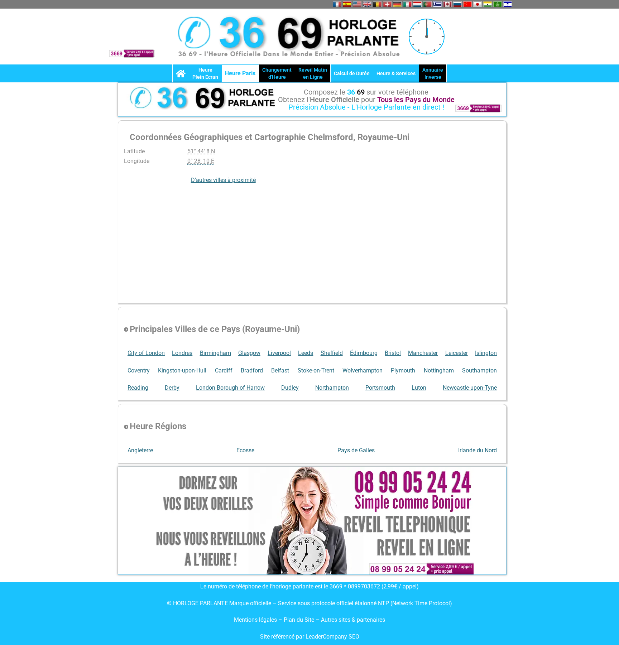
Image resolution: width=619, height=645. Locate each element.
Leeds (305, 353)
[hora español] (347, 4)
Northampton (332, 387)
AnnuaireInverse (432, 73)
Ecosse (245, 450)
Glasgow (249, 353)
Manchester (423, 353)
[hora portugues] (427, 4)
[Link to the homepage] (181, 73)
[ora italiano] (407, 4)
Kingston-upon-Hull (182, 370)
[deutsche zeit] (397, 4)
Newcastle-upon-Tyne (470, 387)
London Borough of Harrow (230, 387)
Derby (172, 387)
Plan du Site (300, 619)
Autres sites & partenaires (353, 619)
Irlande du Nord (477, 450)
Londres (182, 353)
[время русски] (457, 4)
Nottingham (439, 370)
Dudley (290, 387)
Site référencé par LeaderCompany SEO (309, 636)
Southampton (479, 370)
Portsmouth (380, 387)
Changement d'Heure (277, 73)
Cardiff (223, 370)
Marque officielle (250, 603)
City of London (146, 353)
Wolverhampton (362, 370)
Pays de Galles (356, 450)
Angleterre (140, 450)
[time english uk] (367, 4)
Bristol (393, 353)
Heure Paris (240, 73)
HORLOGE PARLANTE (200, 603)
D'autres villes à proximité (223, 180)
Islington (486, 353)
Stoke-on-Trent (316, 370)
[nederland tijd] (417, 4)
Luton (419, 387)
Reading (138, 387)
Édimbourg (364, 353)
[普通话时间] (467, 4)
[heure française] (337, 4)
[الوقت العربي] (497, 4)
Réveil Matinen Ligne (312, 73)
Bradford (252, 370)
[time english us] (357, 4)
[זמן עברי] (507, 4)
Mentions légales (255, 619)
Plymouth (403, 370)
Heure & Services (396, 73)
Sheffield (332, 353)
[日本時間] (477, 4)
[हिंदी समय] (487, 4)
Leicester (456, 353)
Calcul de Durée (352, 73)
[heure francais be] (377, 4)
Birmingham (215, 353)
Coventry (139, 370)
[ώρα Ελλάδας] (437, 4)
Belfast (280, 370)
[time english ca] (447, 4)
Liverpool (279, 353)
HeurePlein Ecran (205, 73)
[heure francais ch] (387, 4)
